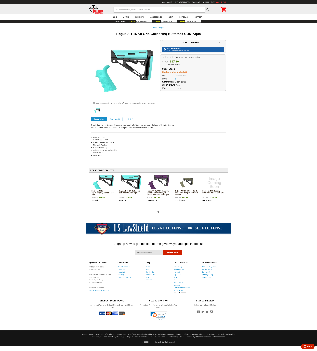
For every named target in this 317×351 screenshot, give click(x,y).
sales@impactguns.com (99, 290)
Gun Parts (139, 17)
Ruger (176, 277)
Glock (176, 280)
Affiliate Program (124, 277)
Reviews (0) (115, 119)
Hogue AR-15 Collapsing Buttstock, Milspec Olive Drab (213, 192)
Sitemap (121, 275)
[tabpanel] (103, 192)
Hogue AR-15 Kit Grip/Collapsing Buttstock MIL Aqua (103, 193)
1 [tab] (158, 212)
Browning (178, 267)
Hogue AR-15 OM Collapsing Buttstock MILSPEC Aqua (129, 192)
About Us (121, 269)
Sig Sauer (177, 275)
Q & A (130, 119)
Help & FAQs (207, 269)
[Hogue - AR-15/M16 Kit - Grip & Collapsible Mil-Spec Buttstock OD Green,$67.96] (186, 182)
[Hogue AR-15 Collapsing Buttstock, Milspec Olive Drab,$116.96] (214, 182)
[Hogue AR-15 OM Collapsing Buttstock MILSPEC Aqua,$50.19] (131, 182)
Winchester (178, 282)
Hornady (177, 272)
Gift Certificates (182, 2)
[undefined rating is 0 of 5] (168, 57)
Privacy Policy (207, 275)
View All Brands (180, 293)
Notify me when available (173, 72)
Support (198, 17)
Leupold (177, 285)
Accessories (156, 17)
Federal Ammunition (182, 288)
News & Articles (124, 267)
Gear (170, 17)
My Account (167, 2)
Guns (114, 17)
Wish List (196, 2)
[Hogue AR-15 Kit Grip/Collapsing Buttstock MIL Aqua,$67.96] (103, 182)
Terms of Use (207, 272)
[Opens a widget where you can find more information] (308, 347)
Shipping (121, 272)
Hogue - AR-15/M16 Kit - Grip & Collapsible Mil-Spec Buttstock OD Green (186, 193)
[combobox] (159, 9)
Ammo (126, 17)
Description (99, 119)
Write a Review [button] (194, 57)
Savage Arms (179, 269)
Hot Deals (183, 17)
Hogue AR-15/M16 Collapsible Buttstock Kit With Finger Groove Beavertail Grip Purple (158, 193)
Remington (178, 290)
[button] (158, 316)
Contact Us (206, 277)
